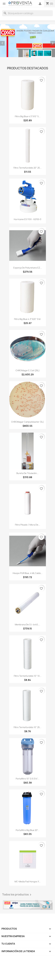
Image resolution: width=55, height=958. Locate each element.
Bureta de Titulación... (27, 473)
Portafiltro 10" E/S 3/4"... (27, 778)
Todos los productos (17, 894)
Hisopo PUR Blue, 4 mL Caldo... (28, 573)
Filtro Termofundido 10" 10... (27, 675)
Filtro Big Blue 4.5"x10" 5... (27, 116)
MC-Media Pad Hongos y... (27, 881)
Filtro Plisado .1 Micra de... (27, 524)
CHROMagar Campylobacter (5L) (27, 421)
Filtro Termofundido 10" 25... (27, 727)
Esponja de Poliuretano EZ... (27, 267)
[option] (27, 40)
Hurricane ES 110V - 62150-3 (27, 219)
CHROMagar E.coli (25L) (28, 370)
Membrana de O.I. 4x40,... (27, 624)
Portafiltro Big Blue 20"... (27, 830)
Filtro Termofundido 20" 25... (27, 167)
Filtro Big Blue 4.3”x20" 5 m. (27, 319)
